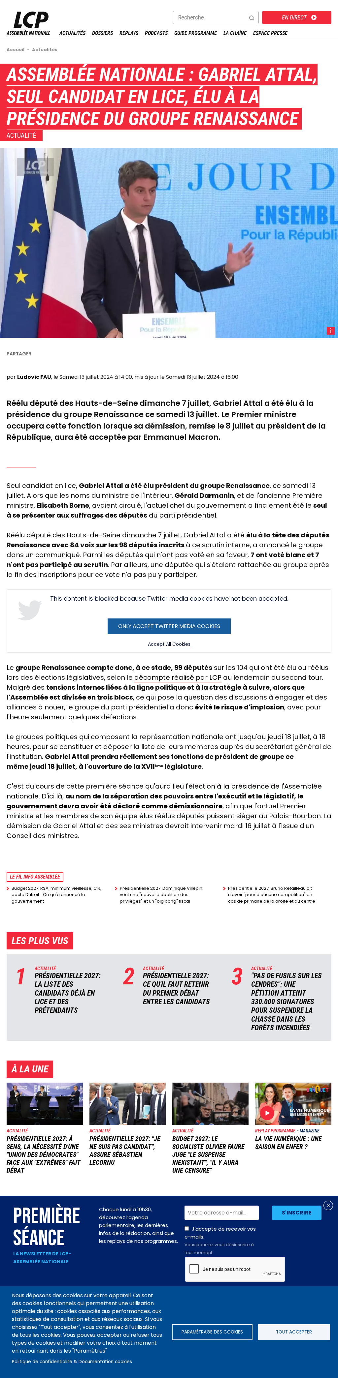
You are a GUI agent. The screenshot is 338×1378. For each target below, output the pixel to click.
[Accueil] (28, 33)
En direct (294, 17)
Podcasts (156, 33)
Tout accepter (294, 1332)
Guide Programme (195, 33)
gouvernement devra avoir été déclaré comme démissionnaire (114, 806)
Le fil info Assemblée (35, 877)
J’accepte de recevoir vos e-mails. (220, 1240)
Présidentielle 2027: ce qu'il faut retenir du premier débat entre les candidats (176, 989)
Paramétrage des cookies (212, 1332)
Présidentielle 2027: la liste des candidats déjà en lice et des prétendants (68, 993)
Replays (128, 33)
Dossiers (102, 33)
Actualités (72, 33)
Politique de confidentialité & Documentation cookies (72, 1362)
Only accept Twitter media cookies (169, 626)
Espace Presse (270, 33)
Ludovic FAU (34, 377)
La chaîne (235, 33)
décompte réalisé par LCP (177, 677)
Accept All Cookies (169, 644)
